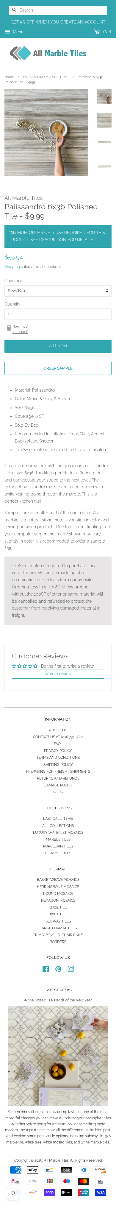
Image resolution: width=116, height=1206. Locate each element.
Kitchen (13, 1112)
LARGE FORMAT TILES (58, 928)
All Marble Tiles (56, 1160)
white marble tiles (95, 1142)
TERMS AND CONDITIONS (58, 757)
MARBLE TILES (58, 839)
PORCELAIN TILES (58, 846)
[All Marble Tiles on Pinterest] (58, 970)
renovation (29, 1112)
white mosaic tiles (57, 1142)
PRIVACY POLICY (58, 751)
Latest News (58, 990)
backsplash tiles (98, 1118)
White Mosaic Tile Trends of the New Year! (58, 1000)
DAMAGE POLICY (58, 785)
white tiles (33, 1142)
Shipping (12, 266)
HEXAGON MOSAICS (58, 900)
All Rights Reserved (86, 1160)
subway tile (94, 1136)
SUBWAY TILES (58, 921)
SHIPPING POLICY (58, 765)
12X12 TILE (58, 914)
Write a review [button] (58, 673)
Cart (107, 31)
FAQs (58, 744)
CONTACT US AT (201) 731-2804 (58, 737)
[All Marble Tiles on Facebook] (45, 970)
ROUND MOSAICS (58, 894)
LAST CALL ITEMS (58, 819)
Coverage (13, 280)
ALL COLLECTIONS (58, 826)
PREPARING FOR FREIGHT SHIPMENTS (58, 771)
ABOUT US (58, 730)
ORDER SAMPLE (58, 368)
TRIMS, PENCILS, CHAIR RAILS (58, 935)
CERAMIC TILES (58, 853)
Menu (17, 31)
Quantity (12, 304)
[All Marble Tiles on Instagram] (71, 970)
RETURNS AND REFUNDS (58, 778)
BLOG (58, 792)
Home (9, 77)
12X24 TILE (58, 907)
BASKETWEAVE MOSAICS (58, 880)
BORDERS (58, 942)
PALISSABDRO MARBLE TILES (45, 77)
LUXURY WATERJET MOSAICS (58, 833)
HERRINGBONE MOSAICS (58, 887)
